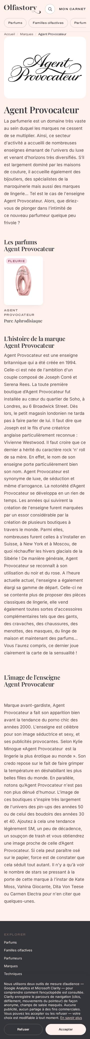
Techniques (13, 974)
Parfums (15, 23)
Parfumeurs (13, 958)
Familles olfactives (48, 23)
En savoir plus (71, 1018)
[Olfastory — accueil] (22, 9)
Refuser (23, 1029)
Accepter (66, 1029)
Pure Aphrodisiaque (23, 320)
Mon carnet (72, 9)
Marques (26, 34)
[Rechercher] (50, 9)
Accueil (9, 34)
